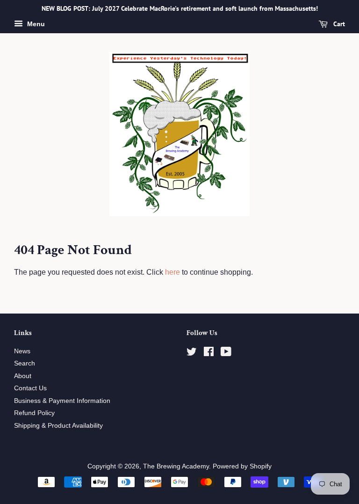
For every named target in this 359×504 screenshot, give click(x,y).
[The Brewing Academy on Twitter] (192, 353)
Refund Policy (34, 412)
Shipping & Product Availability (58, 425)
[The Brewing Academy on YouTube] (226, 353)
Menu (35, 24)
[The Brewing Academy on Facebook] (208, 353)
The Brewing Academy (176, 466)
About (22, 376)
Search (24, 363)
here (172, 272)
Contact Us (30, 388)
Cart (338, 24)
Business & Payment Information (62, 400)
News (22, 351)
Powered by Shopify (242, 466)
